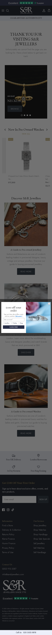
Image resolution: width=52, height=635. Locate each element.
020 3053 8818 (29, 632)
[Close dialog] (49, 304)
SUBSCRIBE (13, 327)
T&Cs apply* (18, 316)
